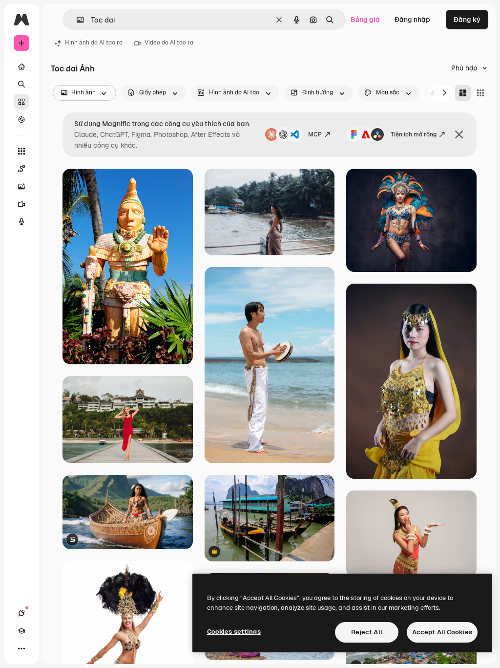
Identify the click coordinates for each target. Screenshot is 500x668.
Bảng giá (365, 19)
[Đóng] (459, 134)
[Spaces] (21, 169)
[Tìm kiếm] (21, 84)
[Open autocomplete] (76, 19)
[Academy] (21, 631)
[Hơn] (21, 648)
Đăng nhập (412, 19)
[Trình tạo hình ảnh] (21, 186)
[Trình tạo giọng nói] (21, 221)
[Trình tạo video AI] (21, 204)
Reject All (366, 632)
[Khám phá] (21, 119)
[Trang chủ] (21, 66)
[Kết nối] (21, 613)
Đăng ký (467, 19)
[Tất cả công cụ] (21, 151)
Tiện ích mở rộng (414, 134)
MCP (315, 134)
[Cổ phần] (21, 102)
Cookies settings (234, 631)
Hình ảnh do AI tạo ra (94, 42)
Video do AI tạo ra (169, 42)
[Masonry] (463, 93)
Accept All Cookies (442, 632)
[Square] (480, 93)
